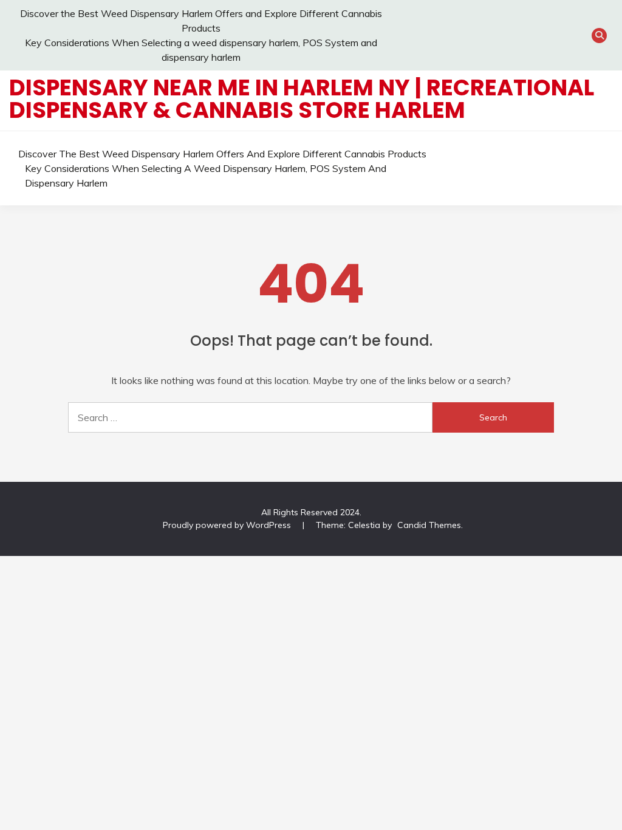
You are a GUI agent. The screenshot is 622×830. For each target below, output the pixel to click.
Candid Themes (429, 525)
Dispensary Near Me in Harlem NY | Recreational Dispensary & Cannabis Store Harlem (301, 99)
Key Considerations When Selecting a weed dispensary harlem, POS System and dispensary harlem (205, 175)
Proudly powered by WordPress (228, 525)
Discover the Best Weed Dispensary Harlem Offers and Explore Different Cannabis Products (222, 154)
